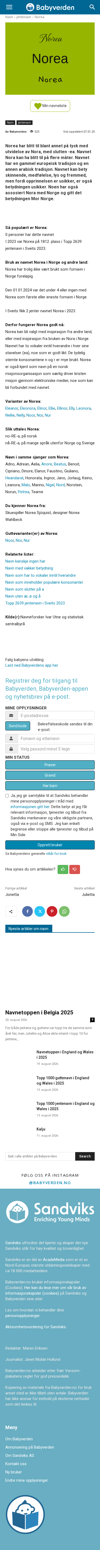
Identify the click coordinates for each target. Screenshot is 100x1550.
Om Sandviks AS (19, 1455)
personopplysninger (22, 1315)
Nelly (21, 415)
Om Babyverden (19, 1439)
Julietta (88, 894)
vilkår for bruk (56, 854)
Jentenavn (24, 17)
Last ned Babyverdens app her (31, 665)
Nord (60, 485)
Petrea (23, 491)
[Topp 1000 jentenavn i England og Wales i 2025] (18, 1108)
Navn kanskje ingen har (25, 561)
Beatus (60, 464)
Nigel (50, 485)
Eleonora (27, 408)
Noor (30, 415)
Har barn (50, 786)
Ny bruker (13, 1472)
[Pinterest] (52, 911)
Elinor (42, 408)
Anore (46, 464)
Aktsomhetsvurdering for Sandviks (35, 1326)
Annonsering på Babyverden (29, 1447)
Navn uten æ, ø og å (23, 596)
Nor (40, 415)
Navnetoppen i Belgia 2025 (39, 1012)
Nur (48, 415)
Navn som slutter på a (24, 589)
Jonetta (12, 894)
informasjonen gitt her (30, 806)
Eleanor (11, 408)
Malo (26, 485)
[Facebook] (27, 911)
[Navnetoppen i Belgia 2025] (50, 972)
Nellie (10, 415)
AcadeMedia (54, 1259)
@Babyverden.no (50, 1182)
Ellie (52, 408)
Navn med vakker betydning (29, 568)
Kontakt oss (16, 1463)
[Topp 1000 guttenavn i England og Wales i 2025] (18, 1082)
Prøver (50, 765)
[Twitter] (39, 911)
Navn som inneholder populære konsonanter (44, 582)
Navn (9, 17)
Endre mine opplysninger (26, 1480)
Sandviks (13, 1242)
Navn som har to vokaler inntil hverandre (40, 575)
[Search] (92, 7)
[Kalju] (18, 1134)
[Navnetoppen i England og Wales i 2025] (18, 1056)
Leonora (83, 408)
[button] (9, 7)
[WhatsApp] (64, 911)
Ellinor (62, 408)
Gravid (50, 775)
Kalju (41, 1129)
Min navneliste (54, 105)
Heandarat (14, 478)
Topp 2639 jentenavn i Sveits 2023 (35, 603)
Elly (71, 408)
